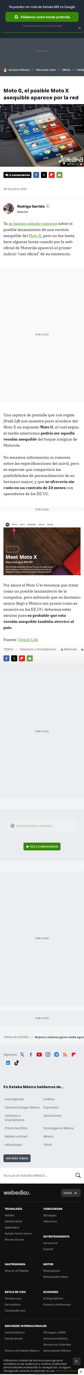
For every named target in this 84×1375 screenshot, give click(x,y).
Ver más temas (17, 1158)
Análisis (48, 1099)
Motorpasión (52, 1270)
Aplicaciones (52, 1115)
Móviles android (16, 1136)
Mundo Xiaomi (14, 1239)
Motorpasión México (57, 1350)
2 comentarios (19, 175)
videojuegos (13, 1144)
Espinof (48, 1249)
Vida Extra (50, 1221)
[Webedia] (16, 1195)
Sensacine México (55, 1338)
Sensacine (50, 1243)
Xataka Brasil (13, 1338)
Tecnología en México (58, 1128)
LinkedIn (8, 1062)
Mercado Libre (46, 70)
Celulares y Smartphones (38, 649)
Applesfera (12, 1227)
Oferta (66, 70)
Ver (44, 846)
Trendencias (13, 1298)
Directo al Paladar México (22, 1350)
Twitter (44, 175)
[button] (33, 206)
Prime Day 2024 (16, 1128)
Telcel (47, 1144)
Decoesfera (12, 1304)
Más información (67, 1371)
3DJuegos (49, 1215)
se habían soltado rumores (33, 223)
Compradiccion (15, 1310)
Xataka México (15, 1332)
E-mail (59, 175)
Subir (68, 1193)
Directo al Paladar (17, 1270)
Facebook (36, 175)
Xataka (9, 1215)
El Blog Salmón (53, 1298)
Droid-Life (28, 639)
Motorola (70, 649)
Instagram (47, 1053)
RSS (65, 1053)
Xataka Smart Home (18, 1233)
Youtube (39, 1053)
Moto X (35, 235)
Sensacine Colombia (57, 1344)
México (48, 1136)
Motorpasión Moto (55, 1277)
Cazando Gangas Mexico (22, 1107)
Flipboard (52, 175)
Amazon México (19, 70)
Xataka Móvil (13, 1221)
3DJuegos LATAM (54, 1332)
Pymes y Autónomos (57, 1304)
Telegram (56, 1053)
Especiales (51, 1107)
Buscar (78, 1175)
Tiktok (16, 1062)
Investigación (14, 1099)
